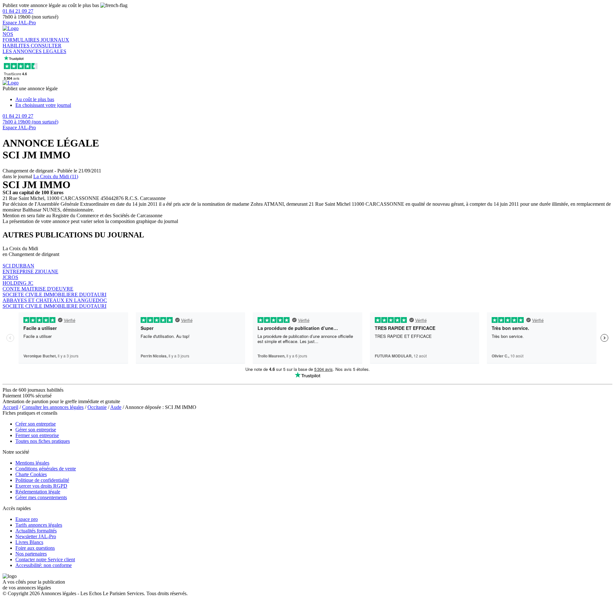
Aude (115, 407)
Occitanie (97, 407)
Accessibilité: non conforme (43, 565)
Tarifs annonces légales (38, 525)
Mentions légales (32, 463)
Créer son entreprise (35, 424)
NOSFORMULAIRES (22, 37)
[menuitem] (313, 99)
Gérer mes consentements (41, 497)
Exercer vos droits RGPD (41, 486)
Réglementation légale (37, 491)
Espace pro (26, 519)
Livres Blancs (29, 542)
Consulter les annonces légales (53, 407)
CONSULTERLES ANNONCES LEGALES (34, 48)
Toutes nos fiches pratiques (42, 441)
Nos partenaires (31, 553)
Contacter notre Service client (45, 559)
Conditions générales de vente (45, 468)
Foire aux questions (35, 548)
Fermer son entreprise (37, 435)
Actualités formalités (36, 530)
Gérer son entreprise (35, 429)
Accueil (10, 407)
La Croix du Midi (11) (55, 176)
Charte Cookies (31, 474)
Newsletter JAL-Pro (35, 536)
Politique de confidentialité (42, 480)
